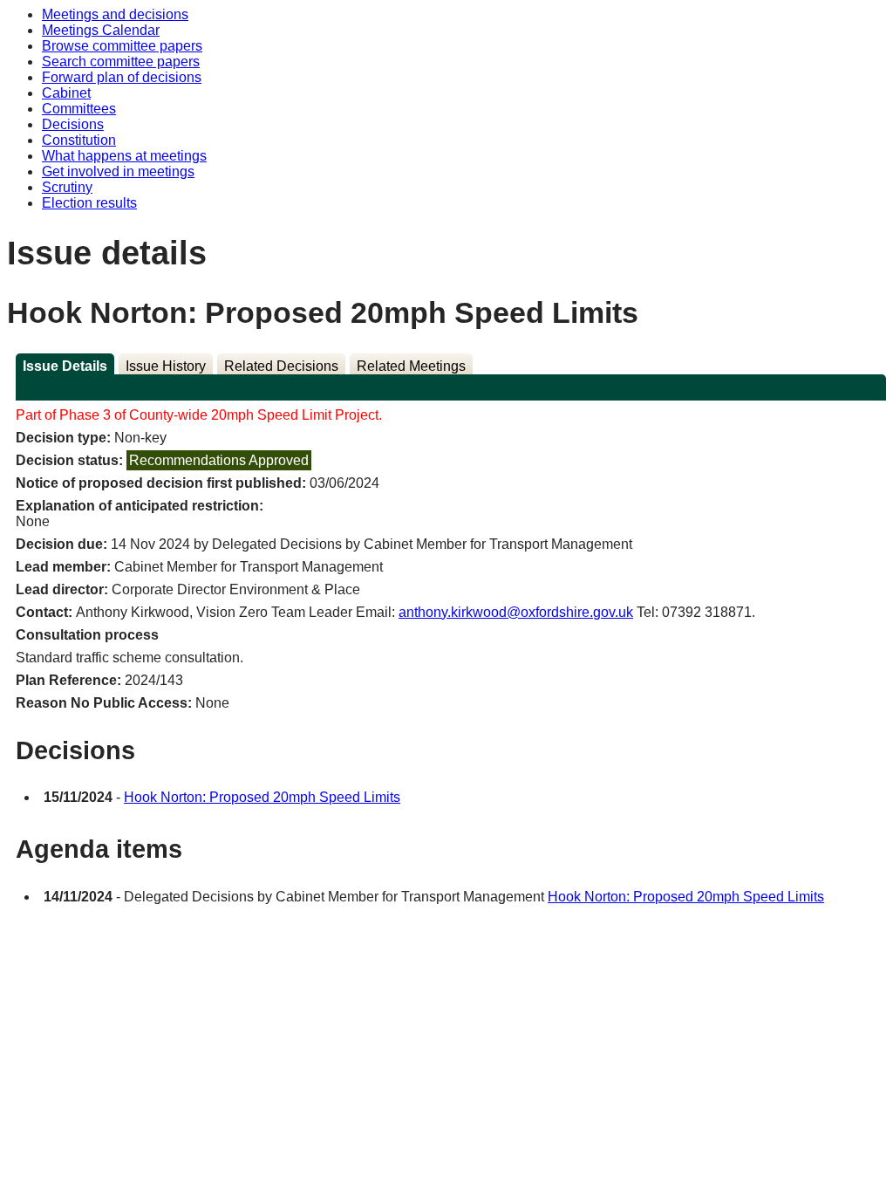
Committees (79, 108)
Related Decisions (281, 366)
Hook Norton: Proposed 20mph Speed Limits (262, 797)
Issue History (166, 366)
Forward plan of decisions (121, 77)
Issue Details (65, 366)
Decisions (73, 124)
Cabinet (66, 93)
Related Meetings (411, 366)
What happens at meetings (124, 155)
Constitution (79, 140)
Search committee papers (121, 61)
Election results (89, 202)
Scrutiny (67, 187)
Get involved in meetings (118, 171)
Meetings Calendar (101, 30)
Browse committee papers (122, 45)
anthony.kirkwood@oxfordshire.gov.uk (516, 612)
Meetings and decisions (115, 14)
